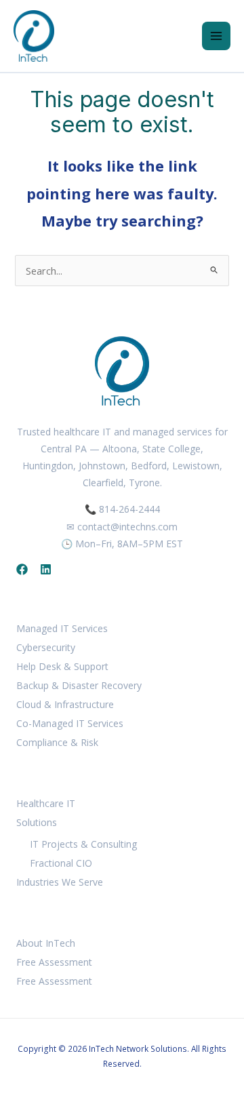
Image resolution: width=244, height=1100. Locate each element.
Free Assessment (54, 962)
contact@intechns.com (127, 526)
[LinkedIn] (46, 569)
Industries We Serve (59, 882)
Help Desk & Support (62, 666)
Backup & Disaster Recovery (79, 685)
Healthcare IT (45, 803)
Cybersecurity (45, 647)
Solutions (36, 822)
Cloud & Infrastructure (65, 704)
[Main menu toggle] (216, 36)
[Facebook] (22, 569)
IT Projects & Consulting (83, 844)
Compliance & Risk (57, 742)
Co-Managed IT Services (69, 723)
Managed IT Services (62, 628)
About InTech (45, 943)
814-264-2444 (129, 509)
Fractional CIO (61, 863)
